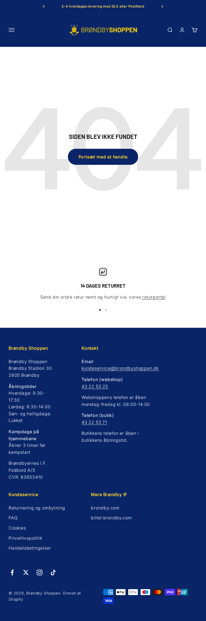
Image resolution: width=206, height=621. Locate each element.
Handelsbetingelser (30, 548)
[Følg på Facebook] (12, 572)
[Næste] (162, 6)
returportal (153, 297)
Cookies (17, 528)
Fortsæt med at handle (103, 156)
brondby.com (105, 507)
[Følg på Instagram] (39, 572)
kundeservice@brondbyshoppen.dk (120, 368)
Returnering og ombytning (37, 507)
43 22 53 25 (95, 386)
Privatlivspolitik (25, 538)
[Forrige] (44, 6)
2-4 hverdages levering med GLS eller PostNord (103, 6)
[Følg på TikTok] (53, 572)
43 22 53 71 (94, 422)
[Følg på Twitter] (26, 572)
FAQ (13, 517)
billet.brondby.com (111, 517)
